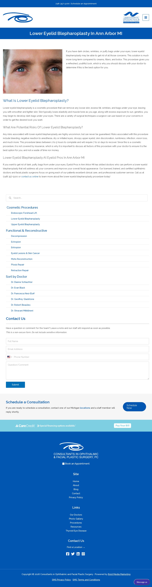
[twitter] (73, 554)
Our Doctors (76, 514)
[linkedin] (78, 554)
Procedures (76, 522)
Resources (76, 526)
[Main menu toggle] (145, 17)
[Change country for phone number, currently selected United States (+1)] (9, 357)
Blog (76, 489)
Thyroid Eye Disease (76, 530)
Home (76, 481)
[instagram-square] (83, 554)
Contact (76, 493)
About (76, 485)
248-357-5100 (62, 3)
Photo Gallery (76, 518)
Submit (15, 384)
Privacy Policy (76, 497)
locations (85, 408)
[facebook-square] (68, 554)
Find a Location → (76, 547)
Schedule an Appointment (83, 3)
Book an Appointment (77, 463)
